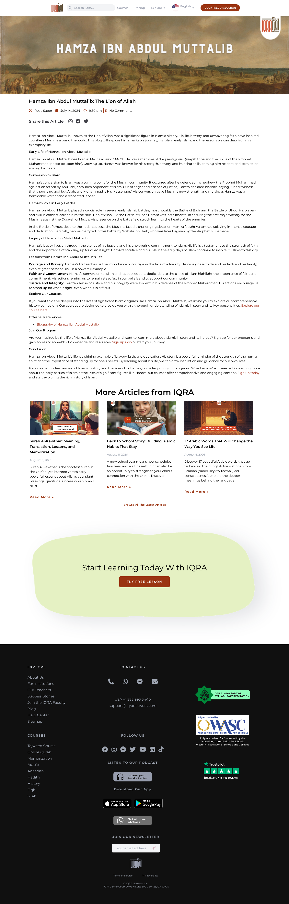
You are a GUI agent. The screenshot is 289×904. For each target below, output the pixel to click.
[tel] (111, 681)
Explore (156, 8)
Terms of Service (123, 875)
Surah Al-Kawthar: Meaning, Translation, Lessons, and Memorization (55, 446)
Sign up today (248, 373)
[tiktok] (161, 749)
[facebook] (105, 749)
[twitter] (133, 749)
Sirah (32, 796)
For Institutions (41, 684)
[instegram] (114, 749)
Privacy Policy (150, 875)
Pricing (140, 8)
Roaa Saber (43, 111)
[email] (155, 681)
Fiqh (31, 790)
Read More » (42, 497)
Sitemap (35, 721)
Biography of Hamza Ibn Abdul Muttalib (68, 324)
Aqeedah (36, 771)
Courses (122, 8)
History (34, 783)
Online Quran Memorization (40, 755)
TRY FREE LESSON (144, 582)
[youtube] (142, 749)
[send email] (154, 848)
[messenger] (140, 681)
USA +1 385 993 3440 (133, 699)
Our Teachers (39, 690)
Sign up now (122, 342)
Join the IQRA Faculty (46, 702)
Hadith (34, 777)
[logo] (136, 863)
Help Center (38, 715)
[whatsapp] (125, 681)
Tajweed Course (42, 746)
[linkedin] (152, 749)
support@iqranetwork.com (132, 706)
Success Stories (41, 696)
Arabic (33, 765)
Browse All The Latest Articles (144, 504)
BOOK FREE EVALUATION (220, 7)
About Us (36, 677)
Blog (32, 709)
